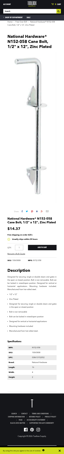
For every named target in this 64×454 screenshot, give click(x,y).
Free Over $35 (21, 22)
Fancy (37, 211)
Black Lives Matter (17, 423)
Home (10, 22)
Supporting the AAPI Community (41, 423)
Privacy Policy (50, 417)
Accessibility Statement (36, 420)
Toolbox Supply (39, 436)
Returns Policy (34, 417)
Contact (24, 414)
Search (14, 414)
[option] (32, 127)
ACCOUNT (7, 4)
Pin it (32, 211)
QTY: (9, 248)
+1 (42, 211)
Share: (16, 212)
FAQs (20, 420)
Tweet (27, 211)
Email (47, 211)
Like (22, 211)
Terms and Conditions (40, 414)
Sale (28, 18)
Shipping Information (16, 417)
